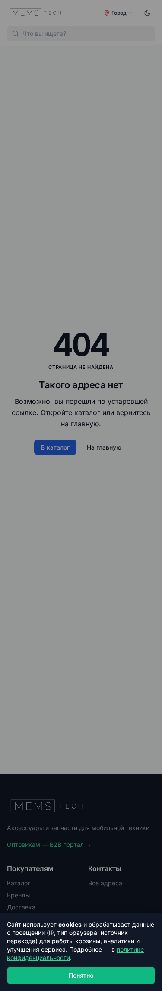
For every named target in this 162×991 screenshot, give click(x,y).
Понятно (81, 975)
